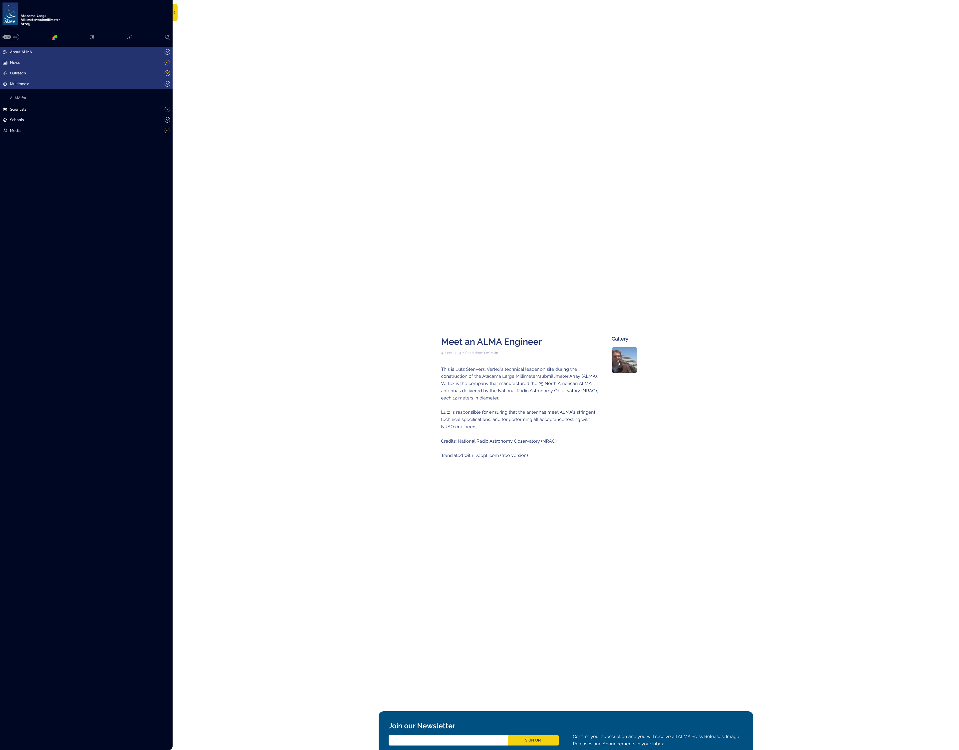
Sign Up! (533, 740)
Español (14, 36)
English (7, 36)
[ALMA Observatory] (86, 14)
